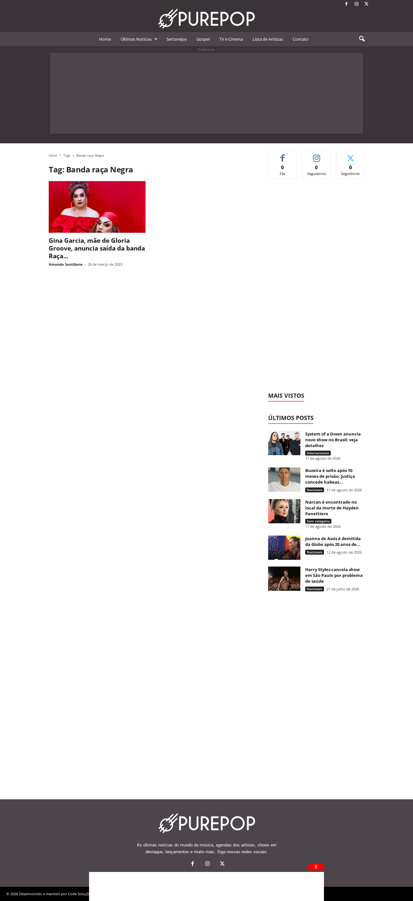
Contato (300, 39)
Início (53, 155)
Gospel (203, 39)
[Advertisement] (206, 93)
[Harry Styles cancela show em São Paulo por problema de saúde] (284, 579)
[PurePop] (206, 19)
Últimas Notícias (136, 39)
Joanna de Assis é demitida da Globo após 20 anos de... (333, 541)
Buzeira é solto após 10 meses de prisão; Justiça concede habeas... (330, 476)
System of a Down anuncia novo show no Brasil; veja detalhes (333, 439)
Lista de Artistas (268, 39)
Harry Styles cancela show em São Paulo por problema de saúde (334, 575)
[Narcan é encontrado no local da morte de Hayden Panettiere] (284, 511)
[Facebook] (346, 4)
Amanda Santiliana (66, 264)
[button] (362, 39)
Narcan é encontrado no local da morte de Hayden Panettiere (332, 508)
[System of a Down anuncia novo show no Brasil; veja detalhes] (284, 443)
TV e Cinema (231, 39)
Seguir (316, 155)
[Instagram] (356, 4)
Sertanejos (176, 39)
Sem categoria (318, 521)
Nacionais (314, 489)
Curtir (283, 155)
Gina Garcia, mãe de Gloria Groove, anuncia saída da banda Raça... (97, 248)
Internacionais (318, 453)
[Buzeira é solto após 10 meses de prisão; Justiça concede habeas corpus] (284, 479)
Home (105, 39)
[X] (366, 4)
